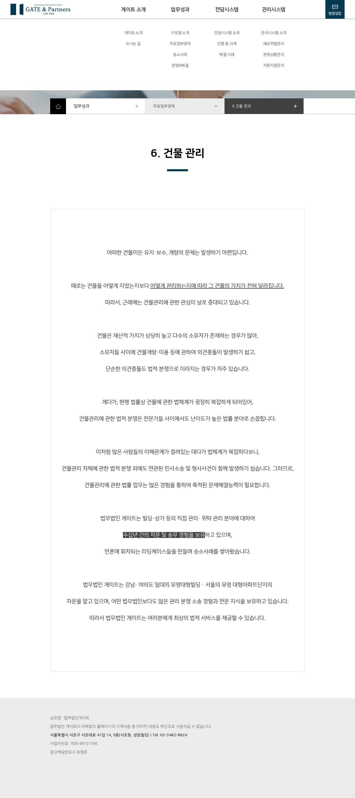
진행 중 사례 (226, 44)
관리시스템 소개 (273, 33)
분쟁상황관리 (273, 54)
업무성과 (180, 9)
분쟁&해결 (180, 65)
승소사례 (180, 54)
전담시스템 (227, 9)
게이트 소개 (133, 9)
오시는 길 (133, 44)
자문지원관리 (273, 65)
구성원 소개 (180, 33)
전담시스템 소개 (227, 33)
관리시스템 (273, 9)
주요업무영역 (180, 44)
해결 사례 (226, 54)
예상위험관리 (273, 44)
